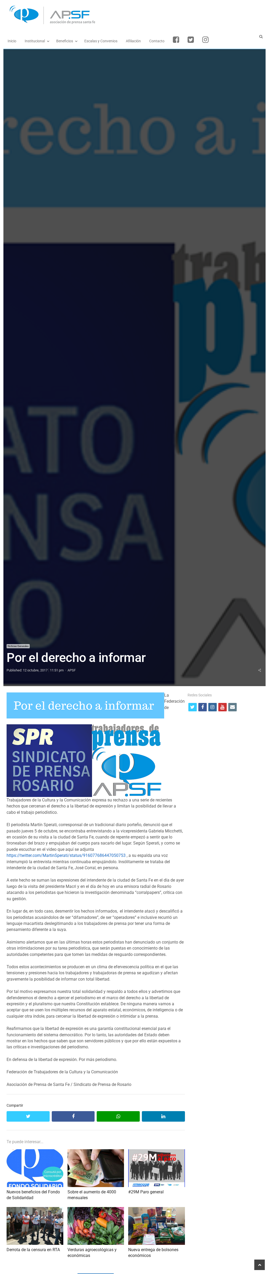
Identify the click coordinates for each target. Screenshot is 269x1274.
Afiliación (133, 41)
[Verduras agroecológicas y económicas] (96, 1210)
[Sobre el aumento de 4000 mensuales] (96, 1152)
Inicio (12, 41)
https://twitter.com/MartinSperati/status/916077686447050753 (66, 855)
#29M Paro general (146, 1191)
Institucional (35, 41)
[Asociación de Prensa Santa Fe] (134, 15)
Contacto (156, 41)
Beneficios (64, 41)
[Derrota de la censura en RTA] (35, 1210)
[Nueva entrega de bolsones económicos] (156, 1210)
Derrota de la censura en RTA (33, 1249)
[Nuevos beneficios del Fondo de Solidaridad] (35, 1152)
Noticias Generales (18, 646)
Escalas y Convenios (100, 41)
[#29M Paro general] (156, 1152)
